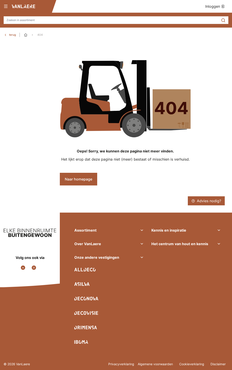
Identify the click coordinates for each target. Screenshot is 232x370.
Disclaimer (218, 364)
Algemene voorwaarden (156, 364)
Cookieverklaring (192, 364)
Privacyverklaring (121, 364)
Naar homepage (78, 179)
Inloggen (213, 6)
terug (12, 34)
